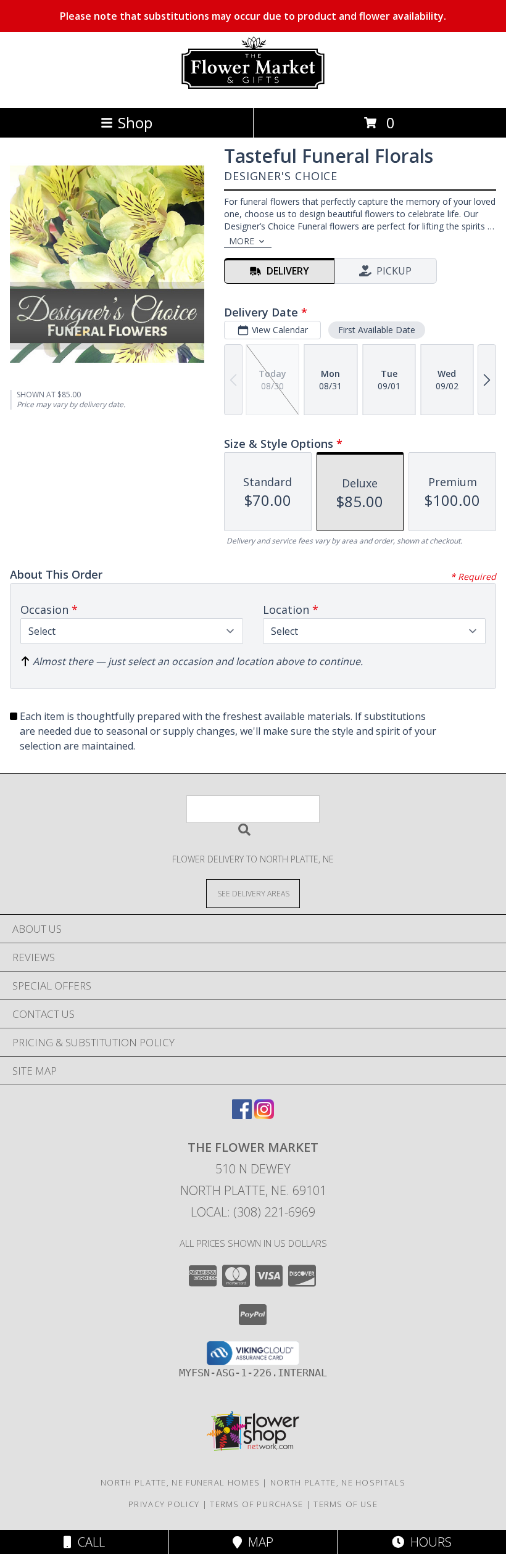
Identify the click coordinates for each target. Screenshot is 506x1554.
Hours (428, 1542)
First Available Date (376, 330)
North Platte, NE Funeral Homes (180, 1482)
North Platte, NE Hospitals (337, 1482)
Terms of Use (345, 1504)
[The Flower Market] (253, 90)
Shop (135, 122)
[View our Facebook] (242, 1115)
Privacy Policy (163, 1504)
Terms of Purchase (256, 1504)
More (241, 241)
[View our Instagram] (264, 1115)
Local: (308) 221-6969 (253, 1212)
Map (257, 1542)
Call (88, 1542)
